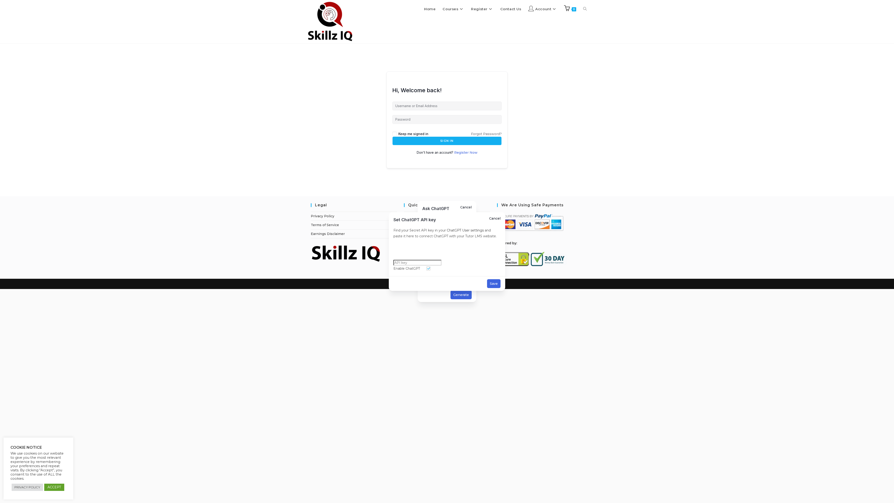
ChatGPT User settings (465, 230)
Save (494, 284)
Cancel (495, 218)
